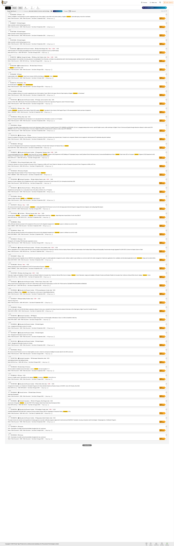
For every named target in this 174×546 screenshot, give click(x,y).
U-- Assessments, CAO (15, 67)
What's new (154, 2)
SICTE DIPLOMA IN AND (20, 84)
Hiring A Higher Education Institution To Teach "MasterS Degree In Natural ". (27, 172)
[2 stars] (17, 11)
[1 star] (16, 11)
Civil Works (21, 213)
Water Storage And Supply (25, 57)
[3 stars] (19, 11)
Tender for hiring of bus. (13, 300)
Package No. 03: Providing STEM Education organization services (22, 241)
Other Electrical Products (25, 187)
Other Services (22, 135)
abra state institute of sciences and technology (39, 11)
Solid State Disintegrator (13, 394)
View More (87, 445)
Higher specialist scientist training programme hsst (19, 25)
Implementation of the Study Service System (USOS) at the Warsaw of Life (32, 76)
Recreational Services (24, 65)
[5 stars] (22, 11)
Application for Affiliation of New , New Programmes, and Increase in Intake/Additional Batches (31, 292)
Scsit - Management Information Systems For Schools (20, 334)
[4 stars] (20, 11)
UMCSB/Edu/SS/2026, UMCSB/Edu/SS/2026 (18, 360)
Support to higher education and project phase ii (24, 198)
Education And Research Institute (26, 48)
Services (145, 2)
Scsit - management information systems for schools (19, 326)
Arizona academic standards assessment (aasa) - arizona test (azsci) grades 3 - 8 (28, 368)
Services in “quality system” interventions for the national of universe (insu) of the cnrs (32, 377)
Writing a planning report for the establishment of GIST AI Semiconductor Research (28, 266)
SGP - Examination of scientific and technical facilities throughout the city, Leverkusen (27, 428)
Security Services (23, 392)
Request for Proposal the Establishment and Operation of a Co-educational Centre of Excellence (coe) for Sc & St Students (35, 118)
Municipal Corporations (24, 179)
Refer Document (15, 18)
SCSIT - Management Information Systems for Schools (20, 343)
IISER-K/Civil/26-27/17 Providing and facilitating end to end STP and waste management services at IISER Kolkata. (33, 50)
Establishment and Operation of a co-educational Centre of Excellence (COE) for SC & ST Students (30, 189)
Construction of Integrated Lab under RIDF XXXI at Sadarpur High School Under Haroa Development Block (34, 402)
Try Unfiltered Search (58, 11)
